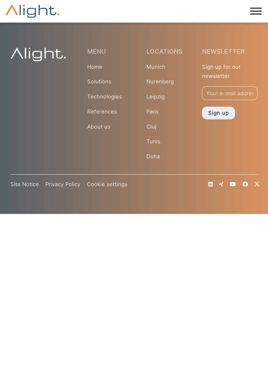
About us (98, 126)
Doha (153, 156)
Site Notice (24, 184)
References (102, 111)
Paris (152, 111)
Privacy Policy (62, 184)
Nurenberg (160, 81)
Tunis (153, 141)
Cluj (151, 126)
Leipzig (155, 96)
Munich (155, 66)
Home (94, 66)
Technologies (104, 96)
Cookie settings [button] (107, 184)
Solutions (99, 81)
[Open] (256, 11)
